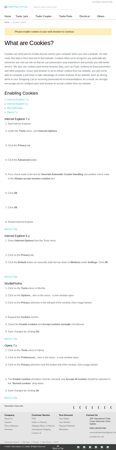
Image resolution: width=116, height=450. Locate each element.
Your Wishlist (64, 422)
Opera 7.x (12, 112)
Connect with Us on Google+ (108, 407)
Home (8, 16)
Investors (9, 429)
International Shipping (41, 429)
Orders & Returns (39, 422)
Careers (8, 422)
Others (100, 16)
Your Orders (64, 418)
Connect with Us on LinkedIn (84, 407)
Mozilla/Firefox (15, 108)
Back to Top (11, 229)
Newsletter (63, 429)
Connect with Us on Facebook (71, 407)
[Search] (75, 6)
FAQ (34, 418)
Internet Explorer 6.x (18, 104)
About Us (9, 418)
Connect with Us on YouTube (96, 407)
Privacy (36, 442)
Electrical (85, 16)
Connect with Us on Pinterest (102, 407)
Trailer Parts (65, 16)
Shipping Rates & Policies (43, 426)
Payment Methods (67, 426)
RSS (56, 442)
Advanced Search (12, 442)
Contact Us (37, 433)
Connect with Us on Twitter (78, 407)
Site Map (26, 442)
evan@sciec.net (97, 437)
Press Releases (11, 426)
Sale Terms (46, 442)
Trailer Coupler (43, 16)
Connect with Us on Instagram (90, 407)
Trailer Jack (22, 16)
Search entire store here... (45, 7)
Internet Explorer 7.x (18, 99)
